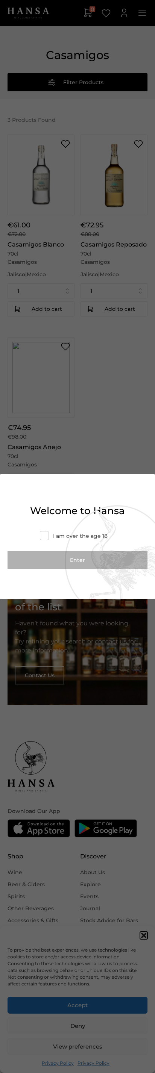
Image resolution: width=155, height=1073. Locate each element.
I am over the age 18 (80, 536)
